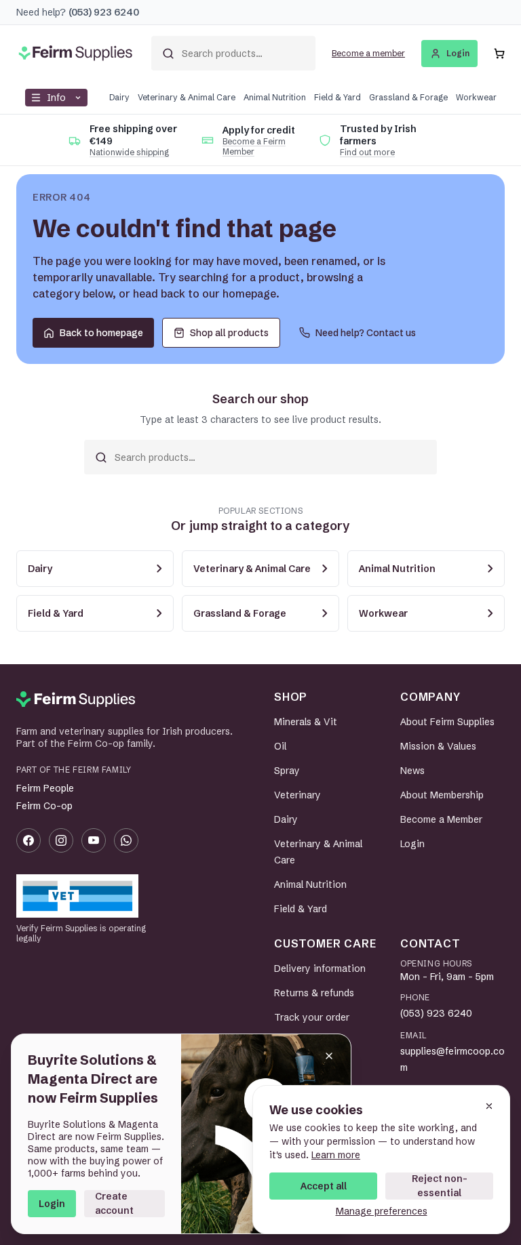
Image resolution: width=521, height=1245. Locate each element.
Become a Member (441, 819)
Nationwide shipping (129, 152)
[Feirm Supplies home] (75, 699)
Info (56, 97)
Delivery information (320, 968)
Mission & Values (438, 746)
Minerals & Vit (305, 722)
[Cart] (499, 53)
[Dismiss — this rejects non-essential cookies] (489, 1106)
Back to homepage (101, 333)
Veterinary (297, 795)
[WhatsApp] (126, 840)
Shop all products (229, 333)
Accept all (324, 1186)
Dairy (119, 97)
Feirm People (45, 788)
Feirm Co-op (44, 806)
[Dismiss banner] (329, 1056)
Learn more (335, 1155)
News (412, 770)
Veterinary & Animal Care (186, 97)
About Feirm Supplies (447, 722)
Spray (287, 770)
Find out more (367, 152)
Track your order (311, 1017)
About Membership (442, 795)
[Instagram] (61, 840)
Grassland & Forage (408, 97)
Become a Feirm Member (254, 146)
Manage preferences (381, 1211)
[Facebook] (28, 840)
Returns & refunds (314, 993)
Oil (280, 746)
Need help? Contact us (365, 333)
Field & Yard (337, 97)
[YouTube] (93, 840)
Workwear (476, 97)
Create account (114, 1203)
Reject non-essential (439, 1185)
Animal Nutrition (275, 97)
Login (52, 1204)
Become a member (368, 53)
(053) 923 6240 (436, 1013)
